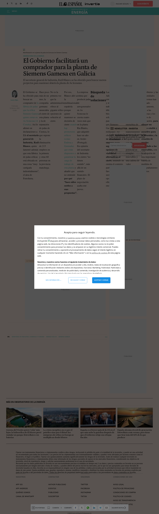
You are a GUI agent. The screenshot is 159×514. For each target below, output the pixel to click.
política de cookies (100, 253)
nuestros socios (74, 238)
